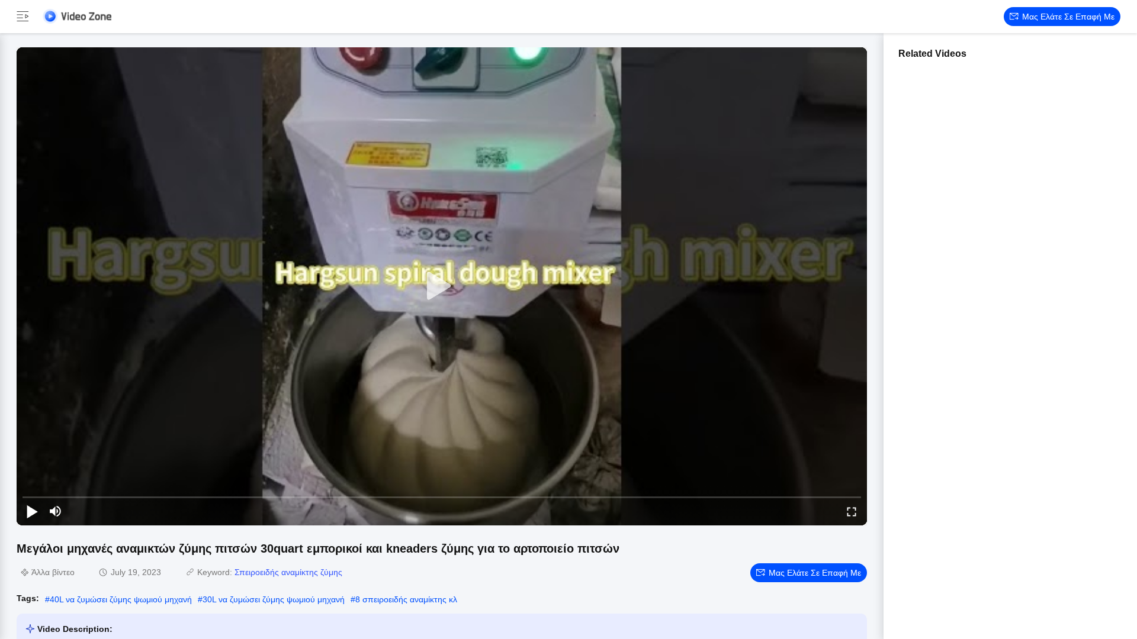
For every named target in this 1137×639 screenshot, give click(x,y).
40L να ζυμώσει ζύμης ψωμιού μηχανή (121, 599)
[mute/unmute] (56, 511)
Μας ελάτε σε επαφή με (1068, 16)
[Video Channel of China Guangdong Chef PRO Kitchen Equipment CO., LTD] (77, 16)
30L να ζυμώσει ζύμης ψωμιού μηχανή (274, 599)
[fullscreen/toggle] (851, 511)
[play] (442, 286)
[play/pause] (32, 511)
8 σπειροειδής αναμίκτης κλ (406, 599)
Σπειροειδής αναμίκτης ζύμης (288, 572)
